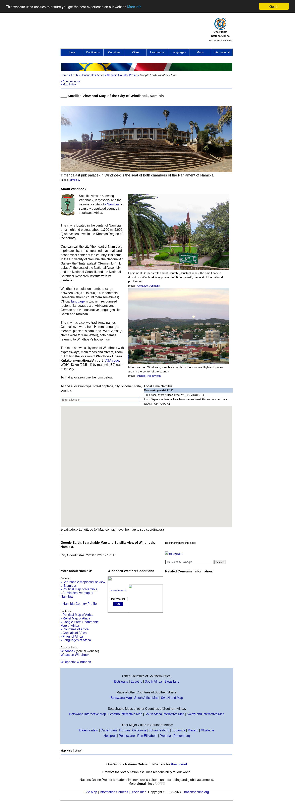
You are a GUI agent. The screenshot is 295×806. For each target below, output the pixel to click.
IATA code (112, 360)
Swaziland (171, 681)
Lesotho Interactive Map (125, 714)
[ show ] (77, 750)
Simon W (74, 179)
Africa (100, 75)
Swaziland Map (172, 697)
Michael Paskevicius (149, 375)
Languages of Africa (77, 640)
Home (71, 52)
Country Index (71, 81)
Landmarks (157, 52)
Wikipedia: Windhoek (76, 662)
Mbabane (207, 730)
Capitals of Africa (75, 633)
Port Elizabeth (147, 735)
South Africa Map (146, 697)
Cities (135, 52)
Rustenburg (181, 735)
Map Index (69, 84)
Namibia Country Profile (122, 75)
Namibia (113, 204)
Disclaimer (138, 792)
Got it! (274, 6)
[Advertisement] (134, 28)
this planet (179, 764)
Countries (114, 52)
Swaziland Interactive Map (205, 714)
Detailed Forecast (118, 590)
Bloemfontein (88, 730)
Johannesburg (159, 730)
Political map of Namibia (80, 589)
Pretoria (165, 735)
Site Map (90, 792)
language (78, 301)
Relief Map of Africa (76, 618)
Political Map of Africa (78, 614)
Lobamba (178, 730)
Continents (93, 52)
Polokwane (127, 735)
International (222, 52)
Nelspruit (110, 735)
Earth (74, 75)
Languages (179, 52)
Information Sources (114, 792)
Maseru (193, 730)
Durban (124, 730)
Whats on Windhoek (75, 654)
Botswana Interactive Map (87, 714)
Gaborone (139, 730)
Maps (200, 52)
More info (134, 6)
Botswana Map (121, 697)
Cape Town (109, 730)
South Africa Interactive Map (164, 714)
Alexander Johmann (148, 285)
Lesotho (136, 681)
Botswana (121, 681)
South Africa (153, 681)
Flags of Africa (73, 636)
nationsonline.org (196, 792)
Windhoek (68, 651)
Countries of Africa (76, 629)
